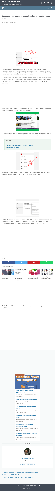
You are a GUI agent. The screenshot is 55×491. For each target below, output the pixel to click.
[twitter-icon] (47, 2)
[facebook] (8, 262)
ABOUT (40, 485)
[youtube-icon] (44, 2)
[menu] (3, 8)
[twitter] (21, 262)
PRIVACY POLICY (34, 485)
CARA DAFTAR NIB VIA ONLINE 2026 (15, 143)
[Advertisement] (27, 35)
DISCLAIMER (26, 485)
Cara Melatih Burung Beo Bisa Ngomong (26, 399)
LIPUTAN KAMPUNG (27, 458)
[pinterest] (34, 262)
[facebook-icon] (41, 2)
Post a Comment (12, 22)
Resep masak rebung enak (13, 147)
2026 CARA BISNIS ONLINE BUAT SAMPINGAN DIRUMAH (20, 145)
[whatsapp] (46, 262)
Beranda (14, 485)
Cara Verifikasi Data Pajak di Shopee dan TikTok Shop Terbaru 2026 (21, 472)
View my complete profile (27, 464)
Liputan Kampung (11, 2)
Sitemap (19, 485)
